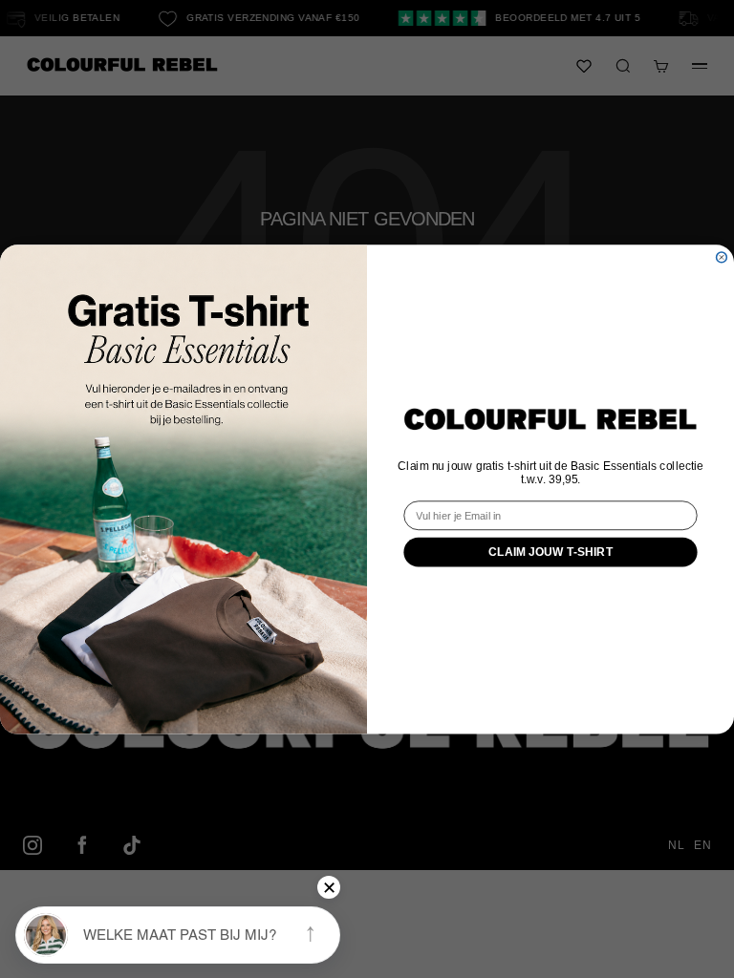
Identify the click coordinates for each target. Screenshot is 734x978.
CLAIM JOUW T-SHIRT (551, 551)
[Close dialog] (722, 257)
